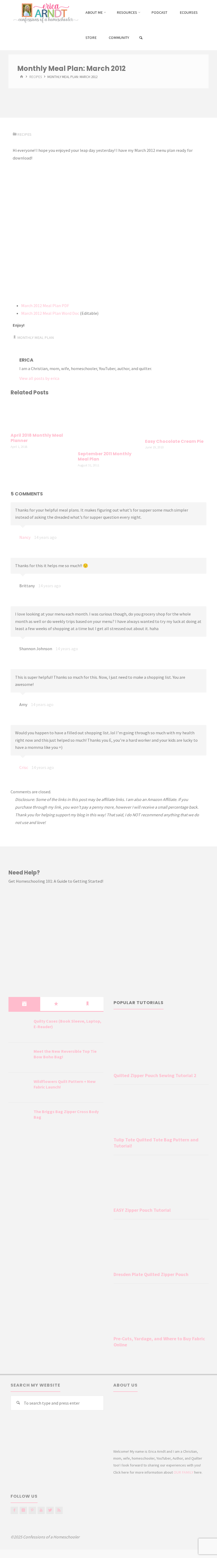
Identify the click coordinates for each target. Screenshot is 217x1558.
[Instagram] (23, 1510)
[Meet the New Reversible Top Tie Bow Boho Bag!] (19, 1057)
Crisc (23, 767)
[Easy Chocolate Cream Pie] (175, 417)
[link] (141, 38)
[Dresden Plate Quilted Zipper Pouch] (161, 1246)
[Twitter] (50, 1510)
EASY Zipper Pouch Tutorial (142, 1210)
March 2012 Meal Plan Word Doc (50, 313)
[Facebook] (14, 1510)
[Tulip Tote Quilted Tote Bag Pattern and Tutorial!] (161, 1112)
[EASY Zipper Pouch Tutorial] (161, 1182)
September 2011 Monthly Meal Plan (105, 456)
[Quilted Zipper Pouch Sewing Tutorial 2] (161, 1043)
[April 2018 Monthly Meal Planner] (41, 414)
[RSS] (59, 1510)
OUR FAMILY (183, 1472)
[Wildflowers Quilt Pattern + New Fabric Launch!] (19, 1088)
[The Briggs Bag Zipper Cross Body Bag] (19, 1118)
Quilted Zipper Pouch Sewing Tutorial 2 (155, 1075)
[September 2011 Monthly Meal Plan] (108, 424)
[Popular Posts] (56, 1004)
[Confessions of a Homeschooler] (45, 12)
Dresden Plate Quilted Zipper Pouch (151, 1274)
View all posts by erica (39, 378)
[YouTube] (41, 1510)
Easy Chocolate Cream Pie (174, 441)
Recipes (35, 77)
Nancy (25, 537)
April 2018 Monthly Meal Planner (37, 438)
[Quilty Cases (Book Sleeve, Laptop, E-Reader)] (19, 1027)
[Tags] (87, 1004)
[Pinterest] (32, 1510)
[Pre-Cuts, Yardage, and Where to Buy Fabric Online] (161, 1310)
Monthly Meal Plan (35, 337)
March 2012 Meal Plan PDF (45, 305)
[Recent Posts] (24, 1004)
